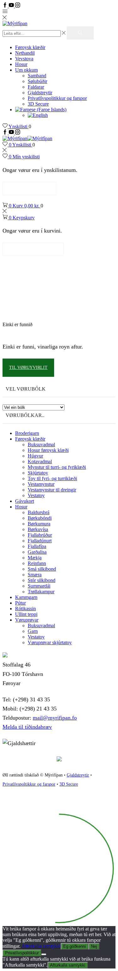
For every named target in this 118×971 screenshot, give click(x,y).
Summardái (39, 586)
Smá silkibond (42, 569)
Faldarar (36, 87)
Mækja (35, 557)
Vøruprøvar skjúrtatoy (50, 642)
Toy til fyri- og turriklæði (52, 478)
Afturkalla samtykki (41, 946)
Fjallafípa (37, 546)
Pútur (20, 603)
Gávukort (24, 501)
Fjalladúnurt (40, 540)
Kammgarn (26, 597)
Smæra (35, 574)
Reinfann (37, 563)
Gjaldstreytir (40, 92)
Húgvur (35, 455)
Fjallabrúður (40, 535)
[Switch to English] (38, 115)
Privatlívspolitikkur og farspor (57, 98)
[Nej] (43, 954)
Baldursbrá (38, 512)
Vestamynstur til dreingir (52, 489)
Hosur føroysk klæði (48, 450)
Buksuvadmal (41, 444)
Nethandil (25, 53)
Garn (33, 631)
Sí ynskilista (29, 188)
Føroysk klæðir (30, 47)
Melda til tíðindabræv (27, 727)
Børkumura (39, 523)
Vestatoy (36, 495)
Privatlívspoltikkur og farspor (29, 784)
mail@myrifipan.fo (55, 718)
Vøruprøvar (26, 620)
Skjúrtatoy (38, 472)
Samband (37, 75)
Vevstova (24, 58)
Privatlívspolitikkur (22, 953)
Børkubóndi (40, 518)
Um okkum (26, 70)
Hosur (21, 64)
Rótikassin (25, 608)
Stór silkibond (41, 580)
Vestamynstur (41, 484)
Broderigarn (27, 433)
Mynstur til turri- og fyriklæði (57, 467)
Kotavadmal (40, 461)
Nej (94, 946)
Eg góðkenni (74, 946)
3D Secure (38, 104)
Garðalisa (37, 552)
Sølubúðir (37, 81)
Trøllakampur (41, 591)
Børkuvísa (38, 529)
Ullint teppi (26, 614)
